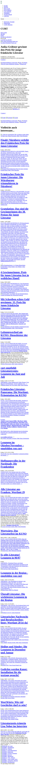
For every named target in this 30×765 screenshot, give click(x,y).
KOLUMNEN (7, 10)
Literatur (25, 62)
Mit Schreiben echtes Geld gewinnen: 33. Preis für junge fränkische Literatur (15, 304)
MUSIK (3, 34)
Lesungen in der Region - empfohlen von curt (14, 574)
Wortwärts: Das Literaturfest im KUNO (14, 532)
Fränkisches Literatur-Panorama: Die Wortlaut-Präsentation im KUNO (15, 392)
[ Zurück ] (3, 59)
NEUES (6, 7)
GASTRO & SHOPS (6, 40)
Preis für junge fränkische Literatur (10, 64)
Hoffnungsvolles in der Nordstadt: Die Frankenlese (13, 463)
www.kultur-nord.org (6, 437)
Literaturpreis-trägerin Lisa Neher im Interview (14, 725)
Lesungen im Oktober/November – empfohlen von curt (12, 445)
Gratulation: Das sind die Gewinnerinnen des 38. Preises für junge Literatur (14, 213)
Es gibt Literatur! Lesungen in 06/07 (10, 556)
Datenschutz (7, 23)
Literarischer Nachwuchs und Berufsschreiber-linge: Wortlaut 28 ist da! (14, 619)
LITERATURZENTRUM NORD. (15, 319)
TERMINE (7, 13)
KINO (2, 35)
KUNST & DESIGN (6, 37)
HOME (6, 6)
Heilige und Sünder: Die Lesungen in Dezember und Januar (14, 649)
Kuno (20, 62)
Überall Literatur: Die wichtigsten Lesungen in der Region (14, 596)
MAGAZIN (7, 8)
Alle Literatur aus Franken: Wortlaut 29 (13, 491)
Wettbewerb (23, 64)
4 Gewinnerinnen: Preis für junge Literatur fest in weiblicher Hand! (15, 275)
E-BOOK (6, 16)
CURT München (8, 24)
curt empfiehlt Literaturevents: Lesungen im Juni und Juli (13, 372)
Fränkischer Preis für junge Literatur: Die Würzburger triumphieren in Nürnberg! (12, 180)
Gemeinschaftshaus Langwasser (9, 62)
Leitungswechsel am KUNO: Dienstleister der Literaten (14, 335)
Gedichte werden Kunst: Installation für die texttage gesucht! (14, 672)
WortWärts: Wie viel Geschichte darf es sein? (14, 703)
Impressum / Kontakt (9, 21)
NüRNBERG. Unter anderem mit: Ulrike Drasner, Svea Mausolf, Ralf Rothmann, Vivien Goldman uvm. (15, 383)
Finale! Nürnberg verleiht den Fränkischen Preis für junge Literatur (15, 142)
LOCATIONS (7, 11)
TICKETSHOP (8, 14)
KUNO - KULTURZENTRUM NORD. (15, 544)
